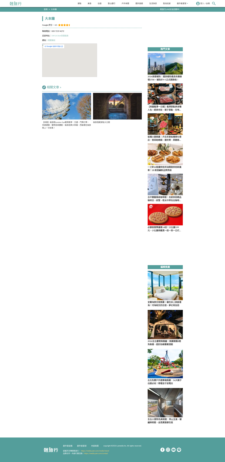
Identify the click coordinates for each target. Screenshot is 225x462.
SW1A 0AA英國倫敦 (60, 36)
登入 (202, 3)
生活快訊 (153, 3)
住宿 (99, 3)
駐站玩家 (167, 3)
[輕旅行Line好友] (179, 450)
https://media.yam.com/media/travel (95, 451)
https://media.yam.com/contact (96, 453)
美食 (89, 3)
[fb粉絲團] (162, 450)
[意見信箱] (173, 450)
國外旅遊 (139, 3)
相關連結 (51, 40)
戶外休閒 (125, 3)
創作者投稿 (67, 446)
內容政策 (95, 446)
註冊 (208, 3)
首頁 (46, 9)
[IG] (168, 450)
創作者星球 (181, 3)
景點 (79, 3)
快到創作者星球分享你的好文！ (166, 9)
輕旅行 (15, 3)
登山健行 (111, 3)
